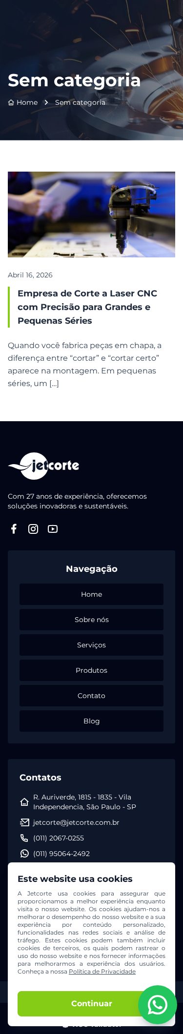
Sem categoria (80, 102)
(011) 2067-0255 (58, 838)
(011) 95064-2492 (61, 853)
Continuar (91, 1003)
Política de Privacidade (102, 971)
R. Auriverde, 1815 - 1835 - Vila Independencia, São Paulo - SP (84, 802)
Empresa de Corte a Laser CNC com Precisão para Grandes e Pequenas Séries (87, 307)
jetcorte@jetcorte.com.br (76, 822)
